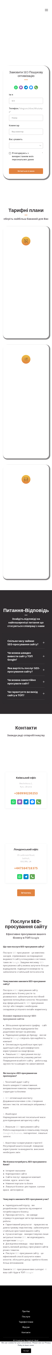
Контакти (26, 1332)
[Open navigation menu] (46, 10)
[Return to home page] (23, 10)
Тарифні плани (26, 1321)
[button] (16, 87)
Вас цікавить (16, 139)
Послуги (26, 1316)
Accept (26, 1351)
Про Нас (26, 1311)
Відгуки (26, 1327)
